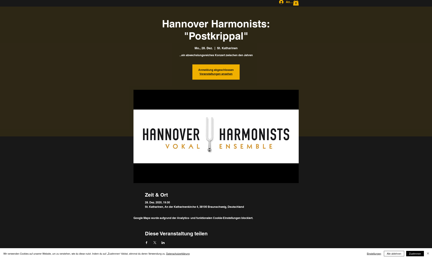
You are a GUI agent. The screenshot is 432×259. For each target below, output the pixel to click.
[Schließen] (428, 253)
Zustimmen (415, 253)
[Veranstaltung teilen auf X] (154, 242)
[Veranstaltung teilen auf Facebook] (146, 242)
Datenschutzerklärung (178, 253)
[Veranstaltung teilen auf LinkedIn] (163, 242)
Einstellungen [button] (374, 253)
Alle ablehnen (394, 253)
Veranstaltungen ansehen (216, 74)
